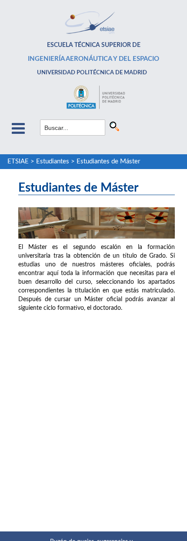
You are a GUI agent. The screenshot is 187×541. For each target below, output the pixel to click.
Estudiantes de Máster (108, 161)
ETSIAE (18, 161)
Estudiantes (52, 161)
